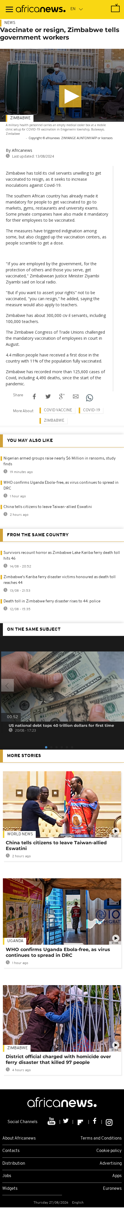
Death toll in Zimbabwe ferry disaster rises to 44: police (51, 601)
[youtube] (52, 1122)
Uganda (15, 941)
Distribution (13, 1163)
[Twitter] (66, 1122)
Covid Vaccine (58, 410)
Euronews (112, 1189)
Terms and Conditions (101, 1138)
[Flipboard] (81, 1122)
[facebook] (95, 1122)
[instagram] (109, 1122)
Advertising (110, 1163)
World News (20, 834)
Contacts (11, 1151)
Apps (117, 1176)
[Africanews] (40, 9)
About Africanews (19, 1138)
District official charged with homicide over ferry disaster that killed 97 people (58, 1059)
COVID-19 (91, 410)
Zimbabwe (20, 118)
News (9, 23)
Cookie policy (109, 1151)
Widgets (10, 1189)
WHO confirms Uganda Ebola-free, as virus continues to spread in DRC (58, 952)
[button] (70, 96)
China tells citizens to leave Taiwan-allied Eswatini (47, 507)
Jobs (6, 1176)
